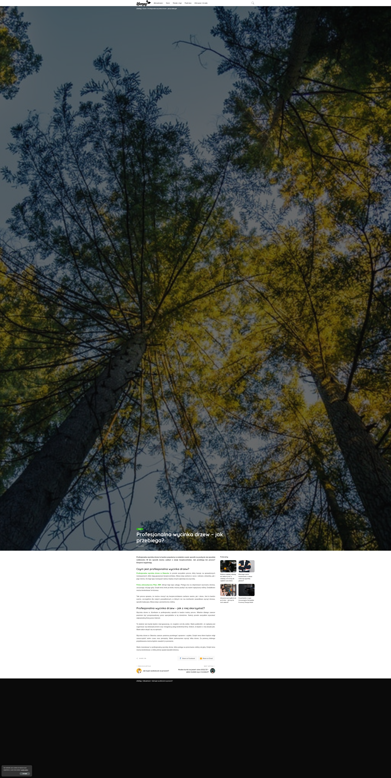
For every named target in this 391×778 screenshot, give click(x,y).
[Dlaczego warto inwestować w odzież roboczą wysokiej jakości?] (246, 566)
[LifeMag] (143, 3)
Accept (25, 773)
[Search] (253, 3)
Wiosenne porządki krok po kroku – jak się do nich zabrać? (228, 600)
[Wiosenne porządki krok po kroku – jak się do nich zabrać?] (228, 590)
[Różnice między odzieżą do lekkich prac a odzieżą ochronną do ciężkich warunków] (228, 566)
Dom (139, 529)
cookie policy (24, 770)
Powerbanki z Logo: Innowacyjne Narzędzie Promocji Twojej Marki (246, 600)
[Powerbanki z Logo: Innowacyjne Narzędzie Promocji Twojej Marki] (246, 590)
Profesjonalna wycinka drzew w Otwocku (152, 573)
